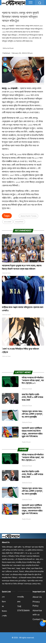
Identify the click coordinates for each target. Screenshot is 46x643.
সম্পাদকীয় (20, 597)
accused (7, 221)
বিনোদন (4, 611)
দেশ (3, 597)
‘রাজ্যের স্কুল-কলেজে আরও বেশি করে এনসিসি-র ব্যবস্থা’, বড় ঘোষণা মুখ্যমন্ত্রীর (32, 414)
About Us (6, 542)
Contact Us (38, 619)
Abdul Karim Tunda (28, 216)
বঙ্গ (3, 606)
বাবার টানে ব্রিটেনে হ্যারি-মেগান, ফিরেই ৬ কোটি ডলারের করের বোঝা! (32, 397)
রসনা (18, 601)
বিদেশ (4, 601)
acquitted (19, 221)
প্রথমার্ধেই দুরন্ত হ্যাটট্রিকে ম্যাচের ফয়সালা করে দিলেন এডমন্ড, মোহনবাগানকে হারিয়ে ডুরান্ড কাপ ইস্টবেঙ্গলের (32, 432)
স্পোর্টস (4, 616)
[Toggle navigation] (30, 2)
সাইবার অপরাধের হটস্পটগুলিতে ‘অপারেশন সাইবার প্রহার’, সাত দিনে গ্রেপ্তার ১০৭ (33, 380)
